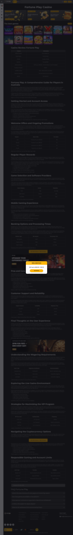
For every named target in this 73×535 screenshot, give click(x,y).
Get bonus (36, 270)
